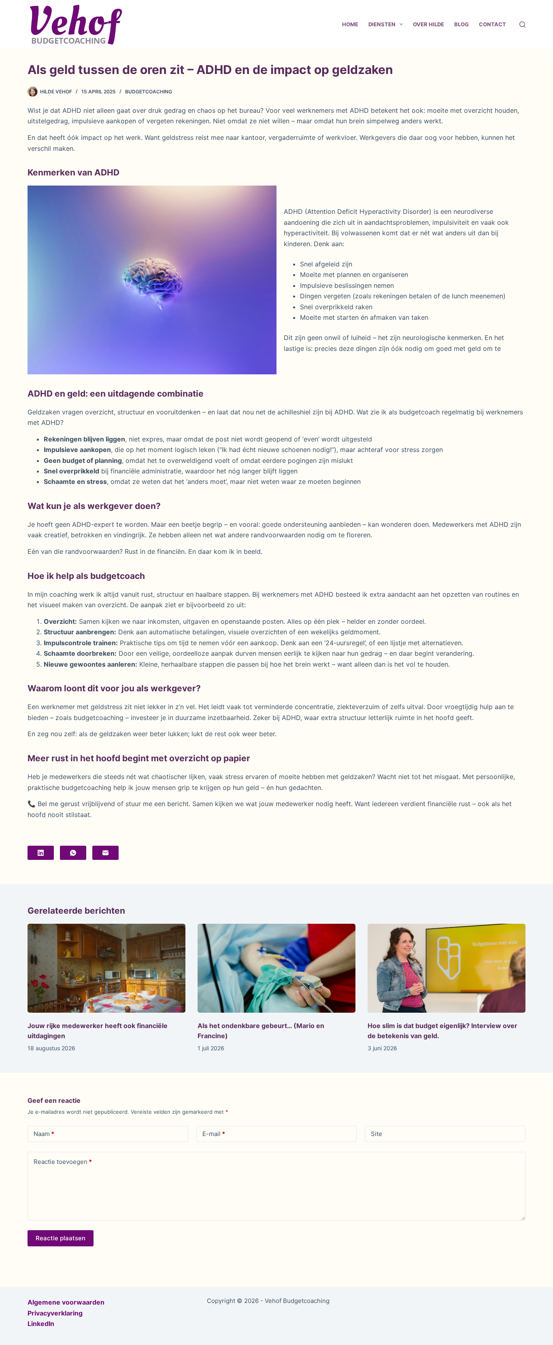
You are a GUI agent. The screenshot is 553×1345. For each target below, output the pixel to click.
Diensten (382, 24)
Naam (44, 1134)
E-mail (213, 1134)
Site (376, 1134)
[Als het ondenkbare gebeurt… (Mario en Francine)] (276, 968)
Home (350, 24)
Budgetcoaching (148, 92)
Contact (492, 24)
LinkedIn (41, 1324)
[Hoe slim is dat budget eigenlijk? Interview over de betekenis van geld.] (446, 968)
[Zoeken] (522, 24)
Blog (461, 24)
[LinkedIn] (41, 853)
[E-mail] (105, 853)
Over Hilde (428, 24)
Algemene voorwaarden (66, 1302)
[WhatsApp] (73, 853)
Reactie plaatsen (60, 1238)
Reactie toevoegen (63, 1162)
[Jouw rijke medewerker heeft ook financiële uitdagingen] (106, 968)
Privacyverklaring (55, 1313)
